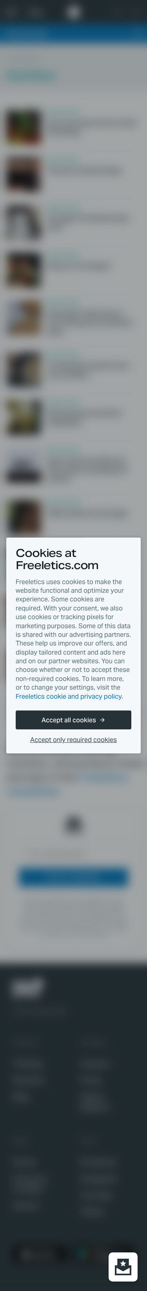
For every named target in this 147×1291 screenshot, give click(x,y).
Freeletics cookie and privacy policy (69, 696)
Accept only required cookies (73, 740)
